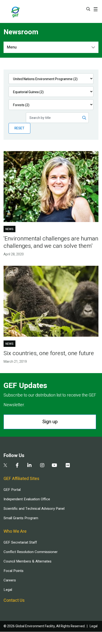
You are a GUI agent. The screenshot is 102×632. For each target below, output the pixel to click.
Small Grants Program (21, 518)
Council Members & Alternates (27, 561)
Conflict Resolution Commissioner (31, 551)
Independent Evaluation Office (27, 499)
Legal (8, 589)
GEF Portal (12, 489)
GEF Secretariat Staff (20, 542)
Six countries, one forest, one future (49, 353)
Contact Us (14, 600)
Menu (12, 47)
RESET (19, 128)
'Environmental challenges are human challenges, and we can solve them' (51, 242)
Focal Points (13, 570)
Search (88, 9)
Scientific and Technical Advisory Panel (34, 508)
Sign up (50, 421)
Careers (10, 580)
